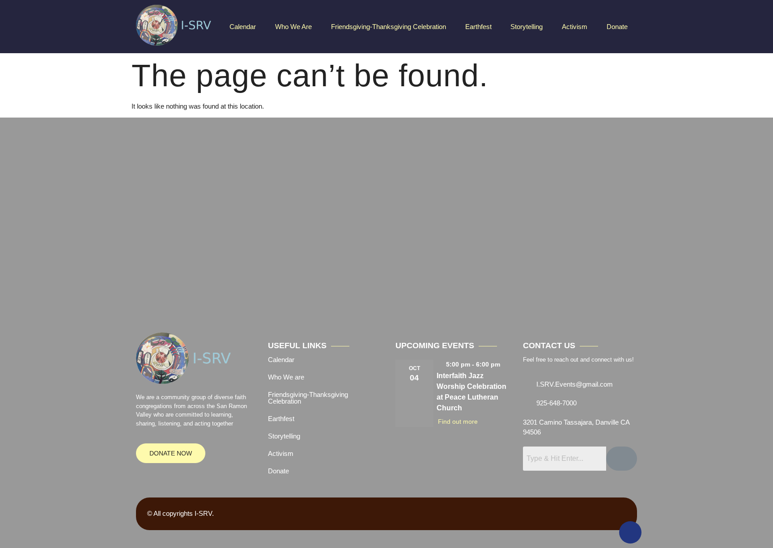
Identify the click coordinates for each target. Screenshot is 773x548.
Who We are (293, 26)
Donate (617, 26)
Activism (574, 26)
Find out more (458, 421)
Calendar (242, 26)
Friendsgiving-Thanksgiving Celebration (388, 26)
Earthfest (478, 26)
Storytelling (526, 26)
